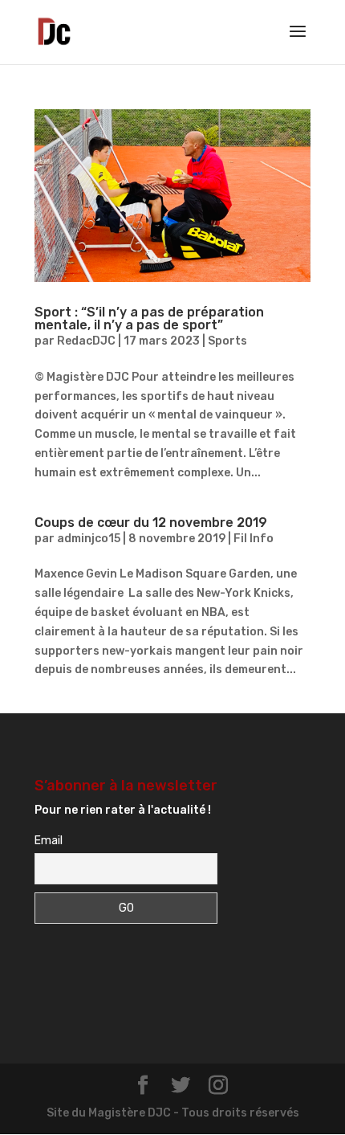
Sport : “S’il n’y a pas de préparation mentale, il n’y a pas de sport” (149, 318)
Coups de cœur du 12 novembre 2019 (150, 522)
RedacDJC (86, 341)
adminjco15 (88, 538)
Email (48, 840)
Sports (227, 341)
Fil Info (253, 538)
